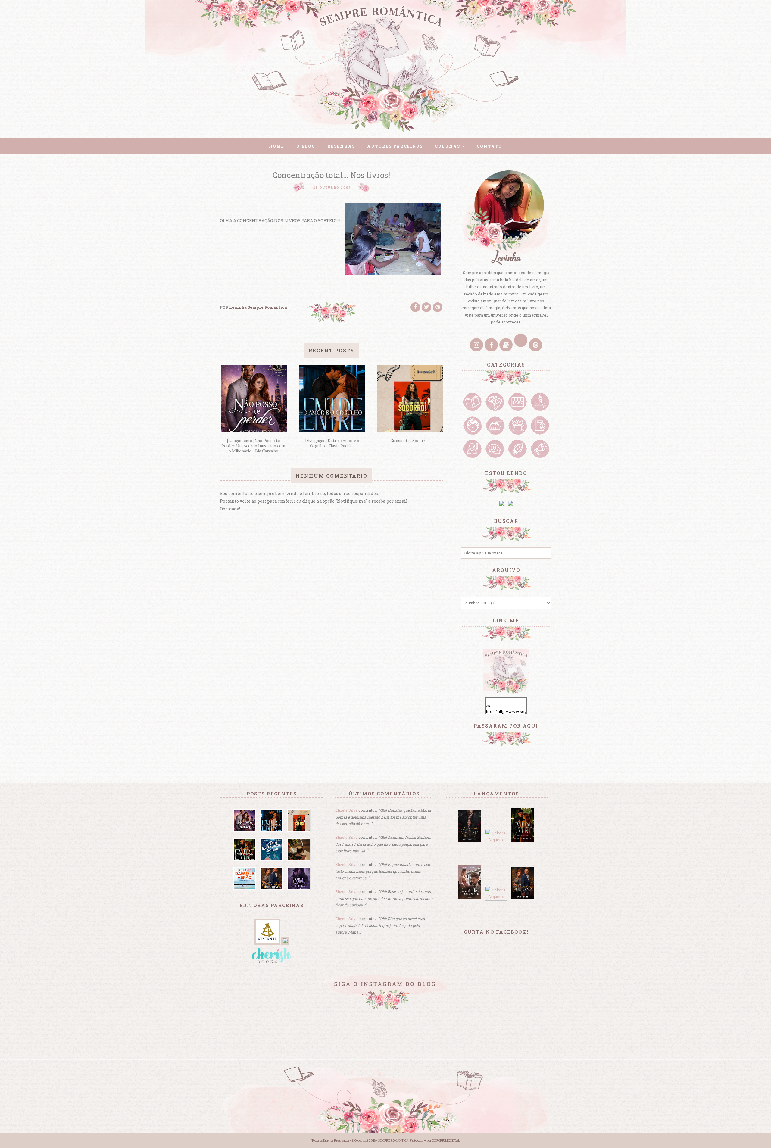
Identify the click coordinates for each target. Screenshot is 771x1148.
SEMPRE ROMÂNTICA (393, 1141)
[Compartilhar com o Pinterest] (437, 307)
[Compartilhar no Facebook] (415, 307)
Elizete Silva (346, 810)
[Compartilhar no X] (426, 307)
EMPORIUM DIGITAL (446, 1141)
